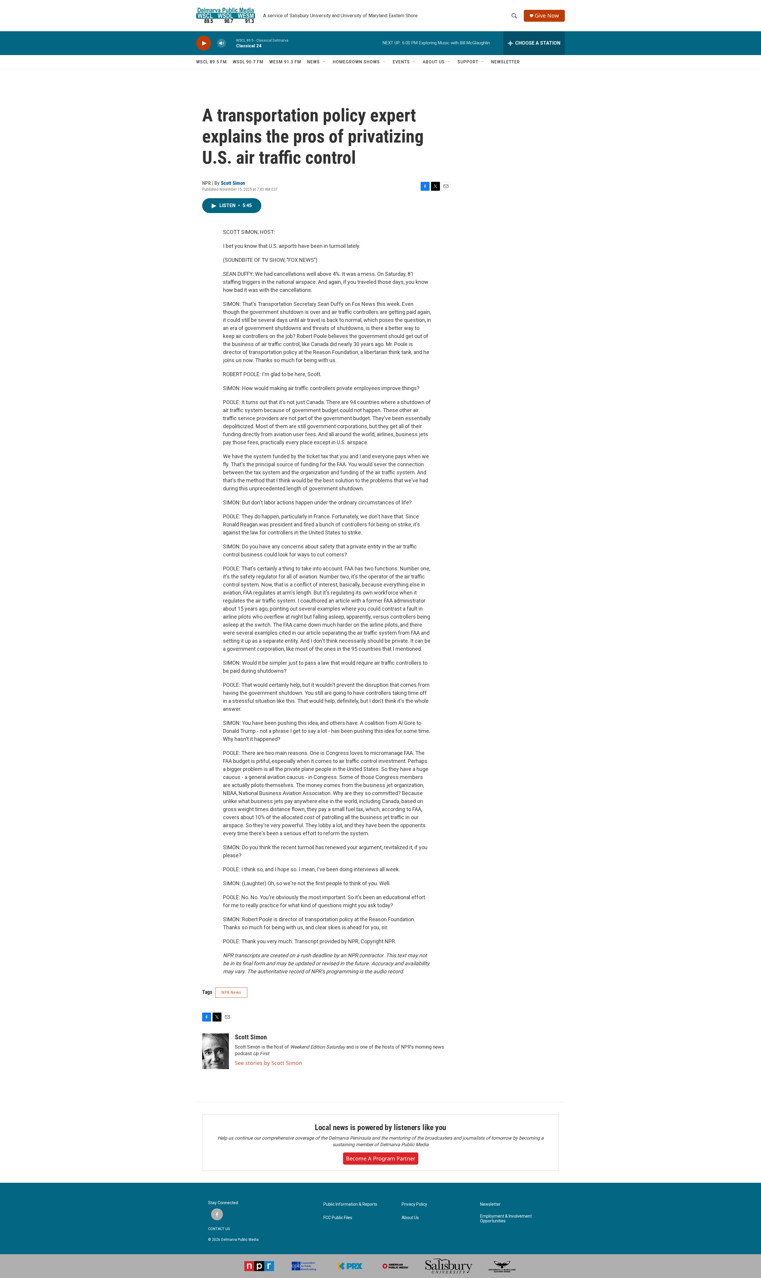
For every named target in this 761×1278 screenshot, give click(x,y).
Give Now (547, 15)
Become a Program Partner (380, 1158)
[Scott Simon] (215, 1051)
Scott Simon (233, 183)
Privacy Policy (414, 1204)
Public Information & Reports (350, 1204)
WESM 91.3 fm (285, 62)
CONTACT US (219, 1229)
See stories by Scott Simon (268, 1062)
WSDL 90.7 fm (248, 62)
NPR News (231, 992)
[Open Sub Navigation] (324, 62)
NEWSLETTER (505, 62)
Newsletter (490, 1204)
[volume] (221, 43)
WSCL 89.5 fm (211, 62)
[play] (203, 43)
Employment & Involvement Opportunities (506, 1218)
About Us (410, 1218)
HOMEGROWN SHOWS (356, 62)
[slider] (231, 43)
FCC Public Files (337, 1218)
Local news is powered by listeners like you (380, 1127)
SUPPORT (467, 62)
